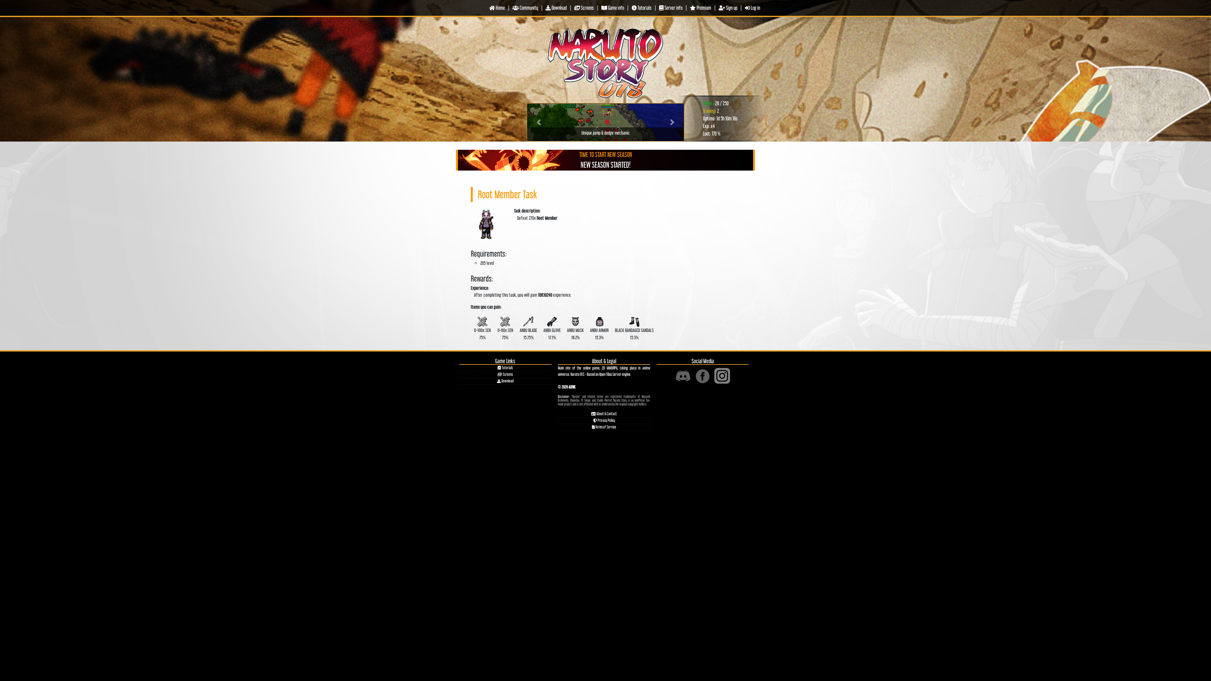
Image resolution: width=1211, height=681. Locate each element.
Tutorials (644, 8)
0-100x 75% (482, 333)
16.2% (575, 333)
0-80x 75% (505, 333)
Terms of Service (605, 427)
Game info (615, 8)
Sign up (731, 8)
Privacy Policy (606, 420)
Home (500, 8)
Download (559, 8)
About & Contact (606, 413)
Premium (703, 8)
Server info (673, 8)
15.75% (528, 333)
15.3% (599, 333)
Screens (587, 8)
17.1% (552, 333)
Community (528, 8)
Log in (755, 8)
